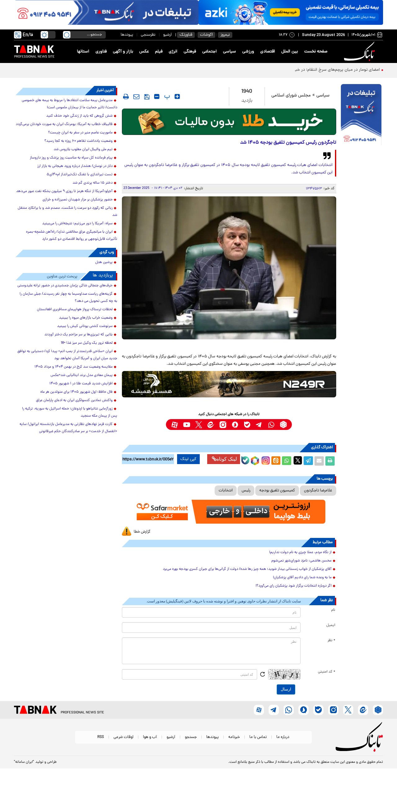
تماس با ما (258, 737)
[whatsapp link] (271, 424)
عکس (144, 51)
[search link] (66, 34)
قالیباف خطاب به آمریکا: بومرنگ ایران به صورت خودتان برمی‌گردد (64, 124)
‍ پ (166, 96)
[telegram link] (259, 424)
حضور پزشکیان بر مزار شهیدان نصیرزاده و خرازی (77, 200)
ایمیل (330, 625)
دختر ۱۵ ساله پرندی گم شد (93, 183)
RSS (100, 737)
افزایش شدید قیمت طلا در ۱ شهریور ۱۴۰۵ (81, 384)
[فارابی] (229, 122)
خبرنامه (234, 737)
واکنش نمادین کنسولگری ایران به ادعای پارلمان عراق (74, 400)
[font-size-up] (177, 96)
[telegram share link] (308, 461)
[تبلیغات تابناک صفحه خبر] (361, 115)
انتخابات (226, 491)
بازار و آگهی (123, 51)
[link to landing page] (360, 52)
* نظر (331, 640)
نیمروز (225, 35)
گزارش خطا (142, 532)
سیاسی (229, 51)
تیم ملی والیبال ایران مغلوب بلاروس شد (83, 149)
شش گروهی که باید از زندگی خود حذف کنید (79, 116)
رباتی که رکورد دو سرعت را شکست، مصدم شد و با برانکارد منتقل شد (67, 211)
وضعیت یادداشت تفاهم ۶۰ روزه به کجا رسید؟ (78, 141)
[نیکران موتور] (229, 384)
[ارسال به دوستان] (319, 461)
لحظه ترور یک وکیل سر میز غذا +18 (87, 343)
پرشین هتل (104, 262)
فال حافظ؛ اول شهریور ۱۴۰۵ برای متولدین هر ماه (76, 392)
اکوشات (206, 35)
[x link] (199, 424)
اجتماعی (209, 51)
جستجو (191, 737)
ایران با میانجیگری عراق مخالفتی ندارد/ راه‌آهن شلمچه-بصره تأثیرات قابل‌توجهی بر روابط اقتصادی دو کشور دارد (71, 235)
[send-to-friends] (136, 96)
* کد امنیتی (326, 672)
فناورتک (186, 35)
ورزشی (248, 51)
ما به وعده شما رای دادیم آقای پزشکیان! (302, 577)
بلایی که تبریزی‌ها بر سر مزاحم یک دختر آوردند (78, 335)
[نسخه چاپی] (330, 461)
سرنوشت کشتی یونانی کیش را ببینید (85, 326)
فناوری (101, 51)
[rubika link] (283, 424)
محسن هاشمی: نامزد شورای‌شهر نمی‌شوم (301, 561)
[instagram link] (223, 424)
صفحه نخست (316, 51)
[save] (147, 97)
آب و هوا (150, 737)
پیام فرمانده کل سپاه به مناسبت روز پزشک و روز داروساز (71, 158)
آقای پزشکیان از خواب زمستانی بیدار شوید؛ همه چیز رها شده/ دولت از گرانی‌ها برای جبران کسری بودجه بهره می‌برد (247, 569)
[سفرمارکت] (228, 512)
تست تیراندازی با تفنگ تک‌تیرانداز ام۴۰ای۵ (80, 174)
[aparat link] (174, 424)
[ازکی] (290, 12)
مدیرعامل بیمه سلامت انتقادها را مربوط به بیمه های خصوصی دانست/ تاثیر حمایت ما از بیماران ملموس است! (69, 104)
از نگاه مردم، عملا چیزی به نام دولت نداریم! (300, 552)
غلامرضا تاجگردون (318, 491)
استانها (83, 51)
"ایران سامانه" (24, 762)
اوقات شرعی (123, 737)
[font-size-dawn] (157, 96)
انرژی (173, 51)
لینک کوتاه (226, 459)
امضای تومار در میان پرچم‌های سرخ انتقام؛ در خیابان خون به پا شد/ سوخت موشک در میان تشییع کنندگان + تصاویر (279, 70)
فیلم (159, 51)
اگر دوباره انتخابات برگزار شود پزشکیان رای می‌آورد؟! (294, 586)
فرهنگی (190, 51)
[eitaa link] (211, 424)
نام (333, 610)
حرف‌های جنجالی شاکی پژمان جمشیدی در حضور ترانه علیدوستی (65, 285)
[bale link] (247, 424)
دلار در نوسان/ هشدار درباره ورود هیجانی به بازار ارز (75, 166)
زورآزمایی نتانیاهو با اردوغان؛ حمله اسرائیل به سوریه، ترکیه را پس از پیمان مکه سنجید (69, 412)
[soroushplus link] (235, 424)
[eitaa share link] (275, 461)
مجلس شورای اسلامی (291, 95)
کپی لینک (188, 459)
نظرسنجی (148, 35)
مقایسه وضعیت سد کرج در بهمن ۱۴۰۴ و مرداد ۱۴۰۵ (73, 367)
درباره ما (282, 737)
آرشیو (167, 35)
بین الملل (289, 51)
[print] (126, 96)
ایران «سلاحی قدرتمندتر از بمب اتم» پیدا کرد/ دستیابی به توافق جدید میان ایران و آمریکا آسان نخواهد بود (67, 355)
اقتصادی (267, 51)
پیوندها (127, 35)
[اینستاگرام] (265, 459)
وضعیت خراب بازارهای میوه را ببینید (86, 318)
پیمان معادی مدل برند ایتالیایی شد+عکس (82, 375)
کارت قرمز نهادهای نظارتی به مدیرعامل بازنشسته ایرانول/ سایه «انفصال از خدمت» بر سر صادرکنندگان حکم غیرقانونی (68, 428)
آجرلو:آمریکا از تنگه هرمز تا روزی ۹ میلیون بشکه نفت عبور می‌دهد (64, 191)
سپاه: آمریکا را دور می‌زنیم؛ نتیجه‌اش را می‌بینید (77, 223)
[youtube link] (186, 424)
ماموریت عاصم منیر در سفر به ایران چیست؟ (80, 133)
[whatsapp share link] (286, 461)
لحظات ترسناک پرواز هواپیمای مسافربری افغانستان (75, 309)
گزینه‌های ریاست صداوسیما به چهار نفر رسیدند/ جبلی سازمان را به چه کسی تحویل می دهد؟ (68, 297)
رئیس (246, 491)
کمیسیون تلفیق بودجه (277, 491)
